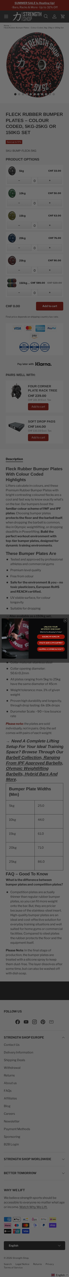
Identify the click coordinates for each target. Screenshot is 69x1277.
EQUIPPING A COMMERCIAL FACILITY (51, 649)
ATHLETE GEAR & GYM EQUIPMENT (51, 643)
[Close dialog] (65, 620)
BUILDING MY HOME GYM (50, 637)
